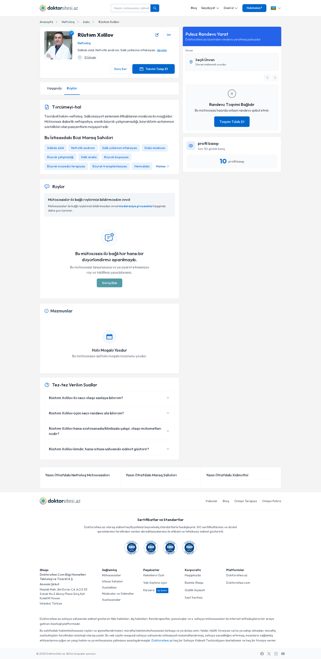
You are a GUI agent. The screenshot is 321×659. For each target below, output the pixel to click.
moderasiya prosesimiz (135, 206)
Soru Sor (120, 69)
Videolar (211, 501)
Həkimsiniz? (254, 8)
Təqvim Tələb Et (231, 121)
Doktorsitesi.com (238, 583)
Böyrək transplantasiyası (110, 166)
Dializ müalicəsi (155, 148)
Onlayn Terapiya (245, 501)
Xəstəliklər (109, 587)
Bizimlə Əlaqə (194, 583)
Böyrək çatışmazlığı (60, 157)
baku (86, 22)
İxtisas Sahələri (112, 581)
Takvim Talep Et (156, 69)
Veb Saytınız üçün (155, 583)
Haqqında (54, 88)
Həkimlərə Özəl (153, 575)
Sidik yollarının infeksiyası (119, 148)
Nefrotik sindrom (83, 148)
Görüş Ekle (109, 283)
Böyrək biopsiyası (116, 157)
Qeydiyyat (208, 8)
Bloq (194, 8)
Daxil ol (229, 8)
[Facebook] (262, 653)
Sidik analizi (89, 157)
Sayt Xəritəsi (193, 597)
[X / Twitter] (269, 653)
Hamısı (161, 166)
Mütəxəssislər (111, 575)
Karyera (155, 590)
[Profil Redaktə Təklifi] (157, 34)
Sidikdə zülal (55, 148)
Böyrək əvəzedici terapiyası (66, 166)
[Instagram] (276, 653)
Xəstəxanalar (111, 600)
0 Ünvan (90, 57)
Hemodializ (142, 166)
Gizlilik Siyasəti (195, 590)
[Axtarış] (154, 8)
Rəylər (72, 88)
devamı (162, 50)
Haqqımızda (193, 575)
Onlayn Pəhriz (271, 501)
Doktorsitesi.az (236, 575)
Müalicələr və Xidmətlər (118, 594)
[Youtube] (283, 653)
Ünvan (189, 50)
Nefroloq (68, 22)
